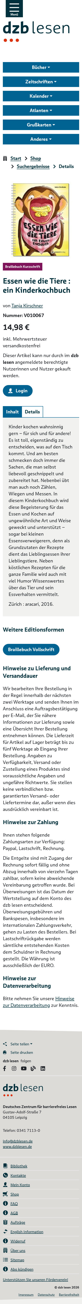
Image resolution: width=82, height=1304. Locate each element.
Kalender (39, 96)
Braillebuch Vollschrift (31, 649)
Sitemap (17, 1259)
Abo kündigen (21, 1269)
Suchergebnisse (33, 166)
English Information (26, 1231)
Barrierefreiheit (69, 1295)
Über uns (17, 1250)
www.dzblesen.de (17, 1146)
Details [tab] (32, 412)
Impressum (26, 1295)
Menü (14, 14)
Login (21, 391)
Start (15, 158)
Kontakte (18, 1175)
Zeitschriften (39, 82)
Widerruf (17, 1241)
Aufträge (17, 1222)
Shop (35, 158)
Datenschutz (46, 1295)
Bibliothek (18, 1166)
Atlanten (39, 110)
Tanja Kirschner (27, 305)
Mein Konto (20, 1184)
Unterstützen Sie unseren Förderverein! (35, 1279)
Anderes (39, 139)
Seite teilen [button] (19, 1044)
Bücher (39, 67)
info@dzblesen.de (18, 1141)
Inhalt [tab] (12, 412)
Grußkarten (39, 125)
